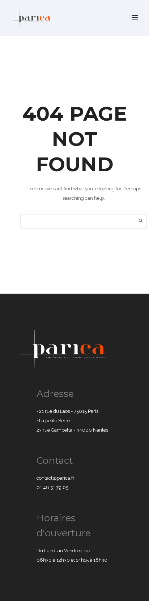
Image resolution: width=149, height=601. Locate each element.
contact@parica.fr (55, 478)
